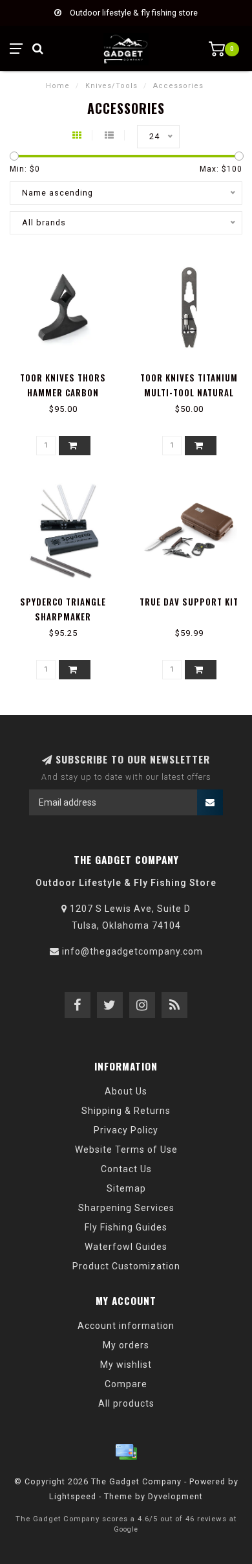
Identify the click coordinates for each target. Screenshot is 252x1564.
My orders (126, 1345)
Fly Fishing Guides (126, 1227)
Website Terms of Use (126, 1149)
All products (126, 1403)
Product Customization (126, 1266)
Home (58, 86)
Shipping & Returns (126, 1110)
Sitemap (126, 1188)
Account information (126, 1325)
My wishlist (126, 1364)
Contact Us (126, 1169)
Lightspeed (72, 1496)
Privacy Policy (126, 1130)
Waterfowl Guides (126, 1246)
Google (126, 1529)
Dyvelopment (175, 1496)
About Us (126, 1091)
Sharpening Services (126, 1208)
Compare (126, 1384)
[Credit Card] (126, 1452)
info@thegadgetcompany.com (132, 951)
